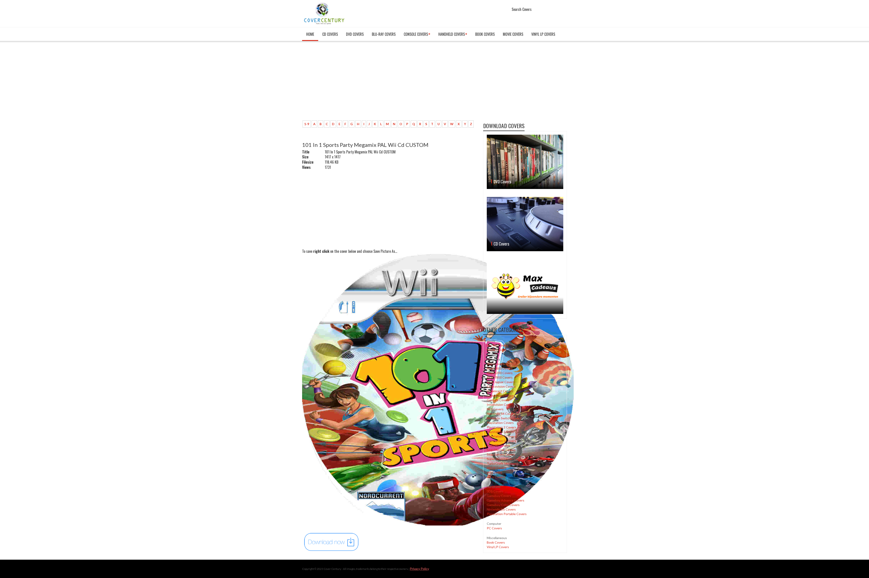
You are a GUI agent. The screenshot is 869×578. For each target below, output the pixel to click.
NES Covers (495, 409)
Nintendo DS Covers (501, 509)
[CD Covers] (525, 224)
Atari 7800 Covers (500, 377)
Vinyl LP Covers (543, 34)
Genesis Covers (498, 400)
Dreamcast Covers (500, 391)
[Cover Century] (324, 13)
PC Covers (494, 528)
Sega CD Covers (498, 445)
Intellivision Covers (500, 404)
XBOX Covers (496, 468)
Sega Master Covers (501, 450)
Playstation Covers (500, 423)
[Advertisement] (389, 83)
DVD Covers (355, 34)
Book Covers (485, 34)
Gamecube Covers (500, 395)
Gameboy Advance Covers (505, 500)
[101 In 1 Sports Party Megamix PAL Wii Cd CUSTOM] (331, 542)
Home (310, 34)
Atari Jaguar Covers (501, 382)
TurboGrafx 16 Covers (502, 463)
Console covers (416, 34)
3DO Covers (495, 364)
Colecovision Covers (501, 386)
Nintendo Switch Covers (504, 418)
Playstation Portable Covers (507, 514)
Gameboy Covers (499, 496)
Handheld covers (451, 34)
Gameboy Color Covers (503, 505)
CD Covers (330, 34)
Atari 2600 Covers (500, 368)
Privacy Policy (419, 569)
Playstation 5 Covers (501, 441)
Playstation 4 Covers (501, 436)
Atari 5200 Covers (500, 373)
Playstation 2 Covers (501, 427)
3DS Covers (495, 491)
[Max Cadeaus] (525, 286)
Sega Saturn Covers (501, 454)
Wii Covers (494, 472)
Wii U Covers (496, 477)
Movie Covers (513, 34)
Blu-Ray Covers (384, 34)
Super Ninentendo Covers (505, 459)
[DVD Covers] (525, 162)
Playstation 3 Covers (501, 432)
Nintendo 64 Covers (501, 414)
